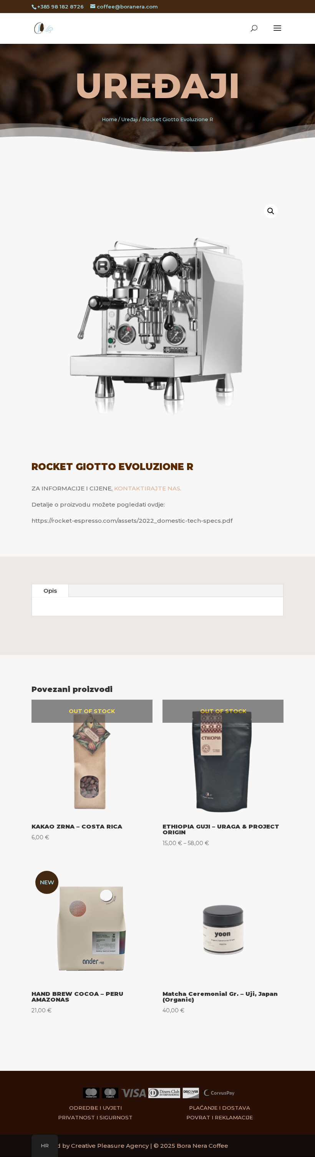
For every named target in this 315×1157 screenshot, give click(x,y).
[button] (271, 211)
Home (109, 119)
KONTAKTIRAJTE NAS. (147, 488)
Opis (50, 590)
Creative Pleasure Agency (110, 1145)
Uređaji (157, 86)
